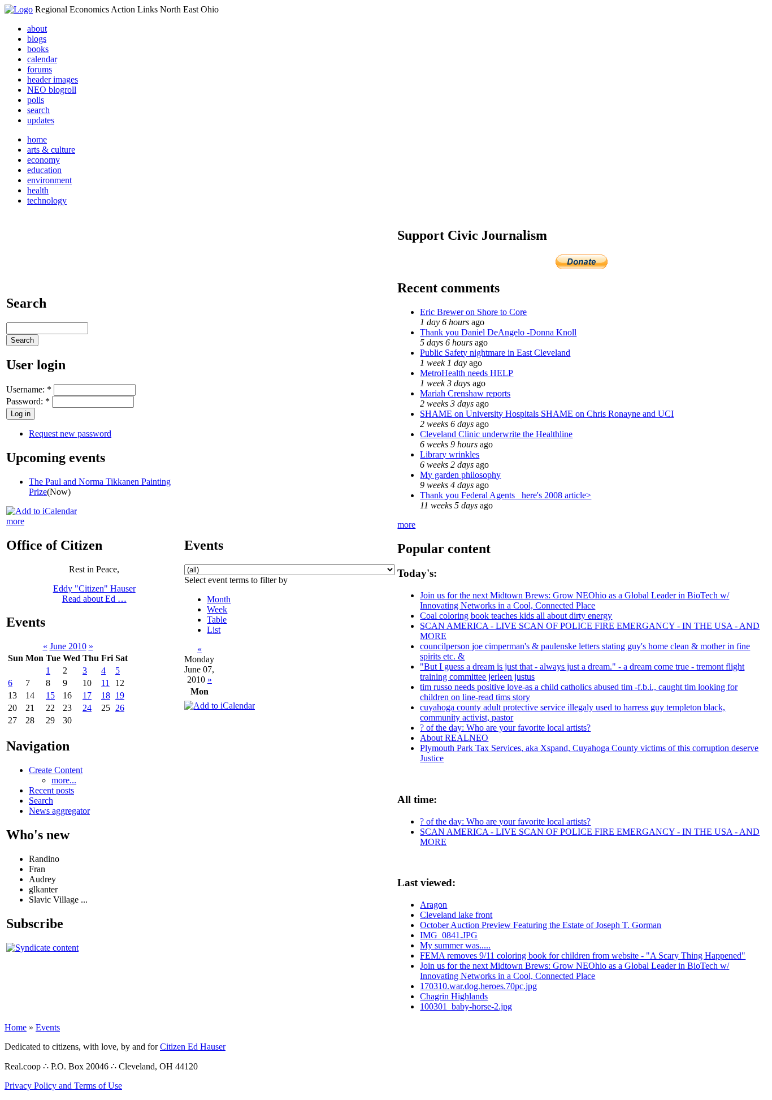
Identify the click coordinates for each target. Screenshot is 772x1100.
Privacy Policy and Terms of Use (63, 1085)
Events (48, 1027)
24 (87, 708)
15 (50, 695)
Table (217, 619)
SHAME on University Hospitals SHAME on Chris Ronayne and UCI (547, 414)
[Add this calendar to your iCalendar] (41, 511)
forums (39, 69)
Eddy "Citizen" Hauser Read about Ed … (94, 593)
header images (52, 79)
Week (217, 609)
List (213, 630)
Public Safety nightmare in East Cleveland (495, 352)
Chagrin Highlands (454, 996)
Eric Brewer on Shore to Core (473, 312)
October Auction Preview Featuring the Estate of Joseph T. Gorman (540, 925)
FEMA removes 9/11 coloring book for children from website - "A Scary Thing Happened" (582, 955)
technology (47, 200)
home (37, 139)
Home (16, 1027)
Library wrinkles (449, 454)
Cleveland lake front (456, 915)
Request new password (70, 433)
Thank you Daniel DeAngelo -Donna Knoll (498, 332)
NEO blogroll (51, 89)
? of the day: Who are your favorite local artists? (505, 727)
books (38, 49)
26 (119, 708)
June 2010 (68, 646)
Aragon (433, 904)
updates (40, 120)
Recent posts (51, 790)
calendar (42, 59)
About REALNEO (454, 738)
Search (41, 800)
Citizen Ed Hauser (192, 1046)
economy (43, 160)
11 (105, 683)
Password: (28, 401)
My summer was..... (455, 945)
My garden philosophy (460, 475)
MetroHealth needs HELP (466, 373)
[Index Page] (19, 9)
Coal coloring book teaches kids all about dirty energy (516, 615)
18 (105, 695)
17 (87, 695)
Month (219, 599)
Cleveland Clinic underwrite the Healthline (496, 434)
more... (63, 780)
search (38, 110)
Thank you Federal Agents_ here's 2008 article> (505, 495)
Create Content (56, 770)
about (37, 28)
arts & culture (51, 149)
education (44, 170)
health (38, 190)
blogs (36, 39)
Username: (28, 389)
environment (49, 180)
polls (35, 100)
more (15, 521)
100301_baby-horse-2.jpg (466, 1006)
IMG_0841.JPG (449, 935)
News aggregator (59, 811)
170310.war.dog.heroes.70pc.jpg (478, 986)
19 (119, 695)
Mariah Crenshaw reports (465, 393)
